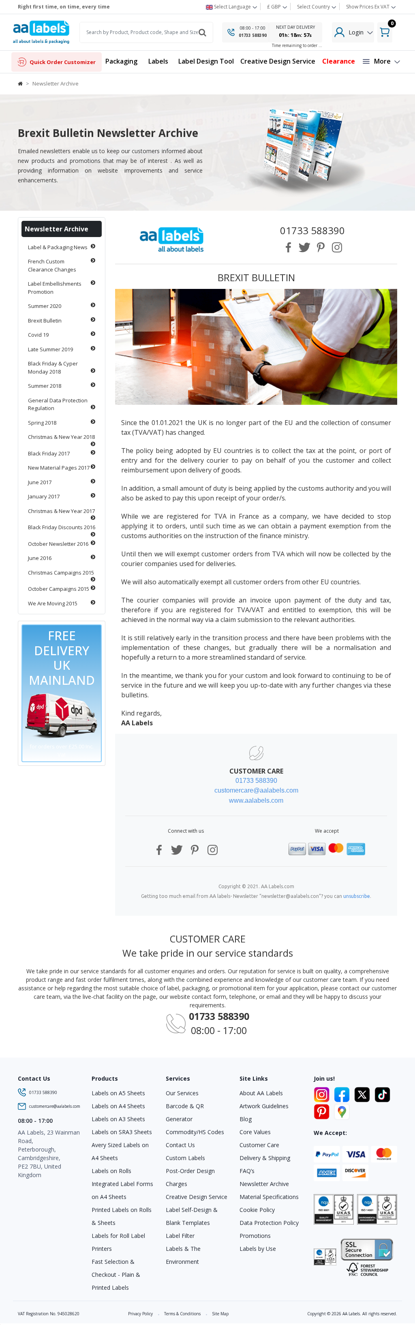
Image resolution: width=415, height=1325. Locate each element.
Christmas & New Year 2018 (61, 436)
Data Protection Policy (269, 1223)
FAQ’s (247, 1171)
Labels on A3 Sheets (118, 1119)
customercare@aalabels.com (54, 1106)
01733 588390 (253, 35)
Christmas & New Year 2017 (61, 511)
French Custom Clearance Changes (52, 265)
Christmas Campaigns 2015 (61, 572)
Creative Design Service (196, 1197)
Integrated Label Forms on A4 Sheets (122, 1190)
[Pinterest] (323, 1110)
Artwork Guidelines (264, 1106)
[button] (158, 62)
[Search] (203, 32)
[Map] (342, 1110)
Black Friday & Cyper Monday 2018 (53, 367)
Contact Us (180, 1145)
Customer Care (259, 1145)
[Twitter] (363, 1093)
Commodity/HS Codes (195, 1132)
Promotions (255, 1236)
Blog (246, 1119)
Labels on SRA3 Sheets (122, 1132)
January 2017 (44, 496)
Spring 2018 (42, 422)
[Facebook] (343, 1093)
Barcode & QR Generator (185, 1112)
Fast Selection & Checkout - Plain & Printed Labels (116, 1274)
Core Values (255, 1132)
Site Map (220, 1313)
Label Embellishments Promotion (54, 287)
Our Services (182, 1093)
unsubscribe (356, 896)
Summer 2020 (44, 306)
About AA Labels (261, 1093)
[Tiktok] (382, 1093)
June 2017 (39, 482)
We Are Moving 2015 (52, 603)
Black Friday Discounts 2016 (61, 527)
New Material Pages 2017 (59, 467)
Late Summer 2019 (50, 349)
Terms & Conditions (182, 1313)
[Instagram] (323, 1093)
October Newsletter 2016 (58, 543)
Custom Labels (185, 1158)
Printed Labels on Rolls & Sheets (122, 1216)
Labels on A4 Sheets (118, 1106)
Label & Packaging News (58, 247)
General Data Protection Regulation (58, 404)
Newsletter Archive (56, 228)
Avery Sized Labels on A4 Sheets (120, 1151)
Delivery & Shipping (265, 1158)
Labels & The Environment (183, 1255)
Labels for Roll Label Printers (118, 1242)
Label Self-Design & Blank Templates (192, 1216)
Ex (367, 6)
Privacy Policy (140, 1313)
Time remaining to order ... (297, 45)
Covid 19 (38, 334)
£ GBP (274, 6)
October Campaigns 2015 (58, 588)
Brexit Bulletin (45, 320)
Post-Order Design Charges (190, 1177)
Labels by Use (258, 1248)
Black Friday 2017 (49, 453)
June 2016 (39, 558)
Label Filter (180, 1236)
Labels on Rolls (111, 1171)
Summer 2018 (44, 385)
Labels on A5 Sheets (118, 1093)
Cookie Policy (257, 1210)
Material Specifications (269, 1197)
